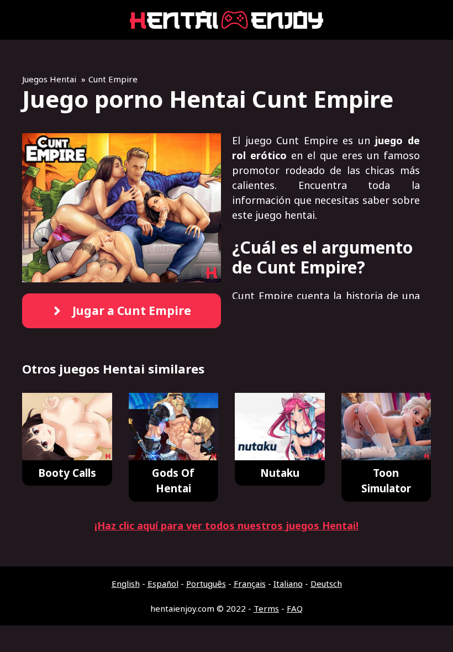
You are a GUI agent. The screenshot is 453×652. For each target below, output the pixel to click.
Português (206, 583)
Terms (266, 608)
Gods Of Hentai (173, 481)
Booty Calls (67, 473)
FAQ (295, 608)
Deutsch (326, 583)
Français (250, 583)
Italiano (288, 583)
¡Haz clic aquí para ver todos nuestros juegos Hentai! (226, 525)
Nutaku (279, 473)
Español (163, 583)
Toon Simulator (386, 481)
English (126, 583)
